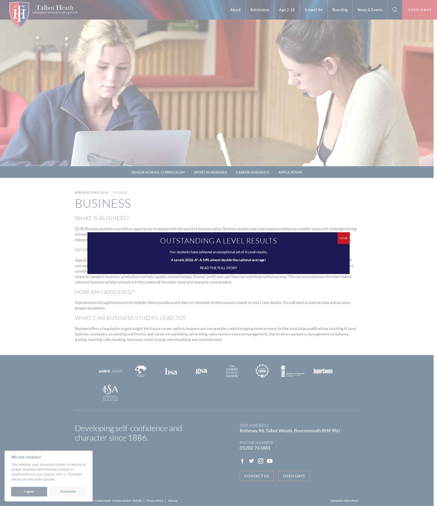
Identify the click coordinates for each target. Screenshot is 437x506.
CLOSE (343, 238)
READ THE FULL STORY (218, 268)
